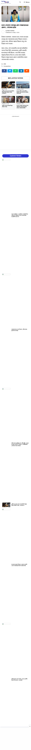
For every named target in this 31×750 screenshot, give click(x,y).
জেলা (4, 64)
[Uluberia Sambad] (6, 2)
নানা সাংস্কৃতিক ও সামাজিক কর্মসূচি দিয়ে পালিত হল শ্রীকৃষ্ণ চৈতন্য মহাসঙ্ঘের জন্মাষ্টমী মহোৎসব (19, 215)
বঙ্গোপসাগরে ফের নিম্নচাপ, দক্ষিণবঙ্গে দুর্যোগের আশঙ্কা (19, 330)
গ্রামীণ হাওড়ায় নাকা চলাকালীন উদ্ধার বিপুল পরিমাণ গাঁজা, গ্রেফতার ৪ (8, 92)
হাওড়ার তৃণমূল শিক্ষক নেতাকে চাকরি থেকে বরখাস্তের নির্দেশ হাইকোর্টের (19, 565)
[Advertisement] (15, 132)
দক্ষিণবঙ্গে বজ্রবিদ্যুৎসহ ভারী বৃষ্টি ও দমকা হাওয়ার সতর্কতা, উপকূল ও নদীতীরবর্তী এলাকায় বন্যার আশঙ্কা (20, 444)
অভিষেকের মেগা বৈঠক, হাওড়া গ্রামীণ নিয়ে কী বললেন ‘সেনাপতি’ (19, 679)
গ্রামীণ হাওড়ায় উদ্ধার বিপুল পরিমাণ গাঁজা (7, 106)
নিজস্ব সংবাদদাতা (10, 31)
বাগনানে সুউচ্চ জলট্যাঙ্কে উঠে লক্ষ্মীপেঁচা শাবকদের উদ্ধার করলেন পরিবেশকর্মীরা (22, 107)
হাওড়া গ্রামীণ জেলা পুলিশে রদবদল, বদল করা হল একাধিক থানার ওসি (22, 92)
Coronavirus (7, 66)
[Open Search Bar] (20, 2)
